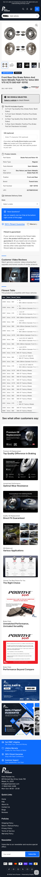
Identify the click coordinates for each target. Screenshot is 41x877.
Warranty (33, 224)
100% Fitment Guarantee (15, 224)
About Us (5, 804)
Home (4, 799)
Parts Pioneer (16, 874)
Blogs (4, 810)
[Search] (23, 9)
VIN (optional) (9, 133)
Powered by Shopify (28, 874)
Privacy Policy (7, 828)
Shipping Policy (7, 823)
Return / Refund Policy (10, 826)
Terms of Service (8, 831)
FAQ (3, 802)
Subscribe (32, 854)
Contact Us (6, 807)
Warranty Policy (7, 834)
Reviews (5, 812)
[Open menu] (37, 9)
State (3, 200)
